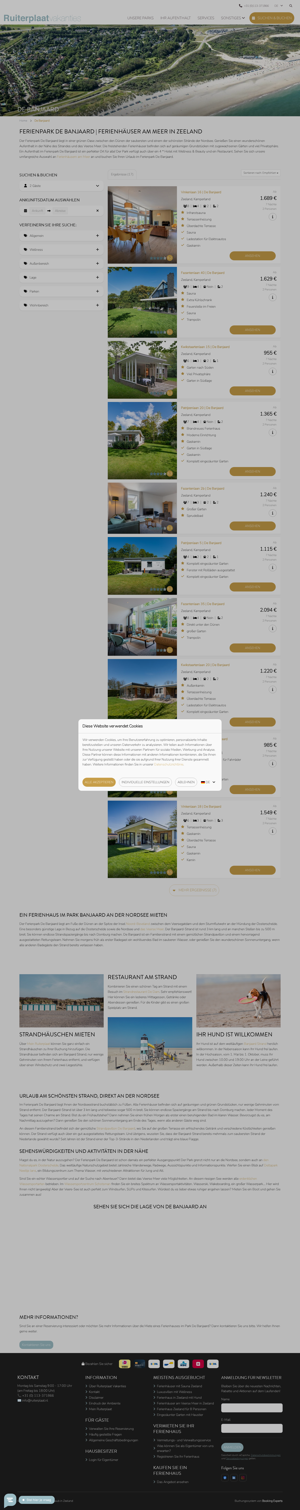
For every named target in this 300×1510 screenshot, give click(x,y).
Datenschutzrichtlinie (168, 764)
